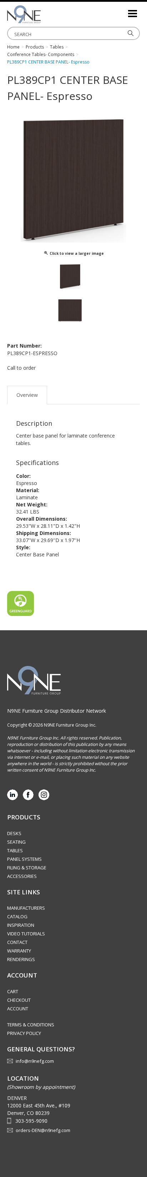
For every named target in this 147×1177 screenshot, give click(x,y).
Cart (12, 991)
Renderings (21, 959)
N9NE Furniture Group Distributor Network (56, 710)
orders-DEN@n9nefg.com (43, 1130)
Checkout (19, 1000)
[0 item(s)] (122, 10)
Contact (17, 942)
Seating (16, 842)
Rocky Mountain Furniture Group (42, 14)
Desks (14, 833)
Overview (27, 395)
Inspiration (20, 925)
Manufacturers (26, 908)
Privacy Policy (24, 1033)
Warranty (19, 951)
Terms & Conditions (30, 1024)
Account (17, 1008)
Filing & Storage (26, 867)
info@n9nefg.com (35, 1061)
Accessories (22, 876)
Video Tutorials (26, 933)
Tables (15, 850)
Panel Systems (24, 859)
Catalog (17, 916)
